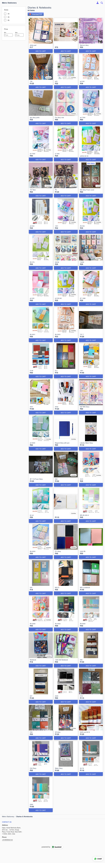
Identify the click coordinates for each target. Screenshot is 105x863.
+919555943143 (7, 840)
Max (16, 32)
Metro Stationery (9, 3)
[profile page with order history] (98, 3)
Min (5, 32)
